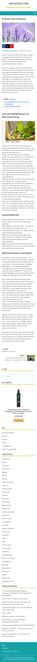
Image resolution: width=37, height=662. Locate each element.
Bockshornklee (7, 518)
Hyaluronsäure (6, 545)
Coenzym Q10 (6, 548)
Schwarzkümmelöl (8, 433)
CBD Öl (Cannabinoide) (9, 449)
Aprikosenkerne (7, 555)
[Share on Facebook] (4, 46)
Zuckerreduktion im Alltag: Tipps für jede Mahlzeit (18, 625)
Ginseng (4, 538)
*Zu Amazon (19, 420)
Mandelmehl (6, 578)
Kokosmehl (5, 515)
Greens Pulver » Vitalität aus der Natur (14, 599)
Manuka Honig (6, 505)
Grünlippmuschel (7, 482)
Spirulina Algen (7, 489)
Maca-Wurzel (6, 568)
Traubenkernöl (6, 446)
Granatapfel (6, 492)
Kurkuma (5, 479)
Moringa (4, 475)
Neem (4, 542)
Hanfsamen (5, 469)
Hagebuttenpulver (8, 528)
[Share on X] (8, 46)
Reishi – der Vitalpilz (8, 558)
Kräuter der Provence (11, 51)
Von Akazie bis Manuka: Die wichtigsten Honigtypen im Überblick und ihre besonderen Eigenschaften (16, 593)
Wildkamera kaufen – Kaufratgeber (13, 616)
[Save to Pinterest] (12, 46)
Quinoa (4, 462)
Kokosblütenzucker (8, 512)
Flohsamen (5, 466)
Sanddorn (5, 495)
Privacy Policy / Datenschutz (10, 651)
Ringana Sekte (6, 613)
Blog (3, 645)
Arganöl (4, 439)
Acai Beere (5, 535)
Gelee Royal (6, 502)
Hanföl (4, 443)
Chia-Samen (6, 459)
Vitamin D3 (5, 551)
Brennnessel (6, 571)
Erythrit (4, 575)
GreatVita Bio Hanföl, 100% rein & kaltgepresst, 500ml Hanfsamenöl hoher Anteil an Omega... (18, 411)
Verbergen (12, 99)
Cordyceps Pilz (6, 561)
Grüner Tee (5, 499)
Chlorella (5, 485)
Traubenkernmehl (7, 581)
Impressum (5, 648)
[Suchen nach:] (18, 376)
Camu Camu (6, 532)
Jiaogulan (5, 525)
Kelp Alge (5, 565)
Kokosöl (4, 436)
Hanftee (4, 472)
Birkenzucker (6, 508)
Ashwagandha (6, 522)
